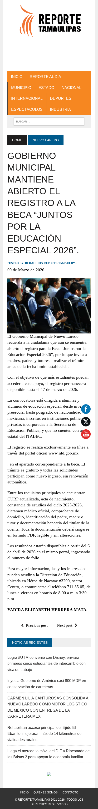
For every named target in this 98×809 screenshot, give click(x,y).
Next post (64, 625)
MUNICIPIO (21, 88)
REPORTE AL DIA (45, 77)
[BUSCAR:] (49, 121)
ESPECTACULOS (27, 109)
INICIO (16, 77)
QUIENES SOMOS (46, 792)
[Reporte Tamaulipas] (49, 24)
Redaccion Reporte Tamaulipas (51, 263)
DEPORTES (60, 98)
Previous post (37, 625)
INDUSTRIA (60, 109)
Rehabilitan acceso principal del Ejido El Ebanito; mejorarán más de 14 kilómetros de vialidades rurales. (44, 734)
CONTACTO (70, 792)
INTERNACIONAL (27, 98)
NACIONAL (71, 88)
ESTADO (46, 88)
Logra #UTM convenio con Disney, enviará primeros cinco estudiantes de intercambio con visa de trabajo (46, 663)
